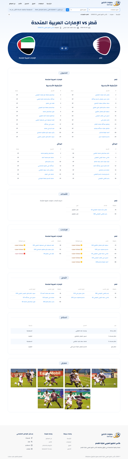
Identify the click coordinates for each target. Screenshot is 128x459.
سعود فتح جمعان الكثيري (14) (100, 245)
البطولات (41, 3)
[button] (104, 378)
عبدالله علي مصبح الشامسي (46, 166)
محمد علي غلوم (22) (48, 297)
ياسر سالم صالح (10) (48, 301)
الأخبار (20, 3)
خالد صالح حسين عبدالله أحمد (101, 166)
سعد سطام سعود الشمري (101, 103)
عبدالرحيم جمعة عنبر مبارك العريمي (44, 95)
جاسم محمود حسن (104, 137)
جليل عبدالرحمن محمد (48, 111)
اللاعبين (27, 3)
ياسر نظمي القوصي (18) (100, 214)
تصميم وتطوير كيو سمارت (15, 456)
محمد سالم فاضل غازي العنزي (101, 107)
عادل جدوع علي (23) (79, 293)
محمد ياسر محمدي (104, 170)
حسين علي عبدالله (49, 124)
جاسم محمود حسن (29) (101, 249)
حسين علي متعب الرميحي (102, 116)
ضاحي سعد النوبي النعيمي (101, 157)
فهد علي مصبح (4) (49, 253)
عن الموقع (12, 3)
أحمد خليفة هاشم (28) (102, 262)
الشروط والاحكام (47, 445)
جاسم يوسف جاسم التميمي (101, 174)
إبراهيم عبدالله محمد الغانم (102, 124)
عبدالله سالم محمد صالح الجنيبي (45, 99)
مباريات (111, 14)
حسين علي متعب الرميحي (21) (100, 258)
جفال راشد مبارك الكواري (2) (99, 210)
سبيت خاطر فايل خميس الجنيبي (45, 137)
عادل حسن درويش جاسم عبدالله (100, 99)
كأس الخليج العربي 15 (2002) (99, 14)
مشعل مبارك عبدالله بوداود (101, 128)
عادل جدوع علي (105, 120)
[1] (67, 9)
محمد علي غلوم (49, 174)
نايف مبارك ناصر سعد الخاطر (101, 161)
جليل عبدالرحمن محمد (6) (28, 301)
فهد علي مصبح (50, 103)
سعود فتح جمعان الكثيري (102, 111)
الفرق (33, 3)
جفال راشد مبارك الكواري (102, 95)
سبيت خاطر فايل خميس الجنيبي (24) (25, 293)
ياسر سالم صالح (49, 161)
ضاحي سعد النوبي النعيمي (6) (99, 253)
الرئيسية (49, 3)
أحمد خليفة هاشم (104, 132)
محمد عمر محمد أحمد (48, 157)
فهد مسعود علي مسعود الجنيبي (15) (43, 245)
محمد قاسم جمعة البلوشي (46, 178)
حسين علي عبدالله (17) (29, 297)
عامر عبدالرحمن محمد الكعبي (101, 153)
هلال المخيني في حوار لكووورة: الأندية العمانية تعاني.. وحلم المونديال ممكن (47, 9)
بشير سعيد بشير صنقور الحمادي (45, 132)
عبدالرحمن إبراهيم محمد (47, 153)
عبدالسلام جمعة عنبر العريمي (46, 107)
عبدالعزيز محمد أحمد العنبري (46, 116)
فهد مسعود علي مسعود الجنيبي (45, 120)
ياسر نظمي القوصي (103, 178)
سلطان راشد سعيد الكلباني (46, 170)
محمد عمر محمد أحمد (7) (47, 293)
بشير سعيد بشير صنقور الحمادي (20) (44, 249)
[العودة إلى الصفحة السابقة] (9, 14)
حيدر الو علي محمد (49, 128)
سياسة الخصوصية (47, 449)
